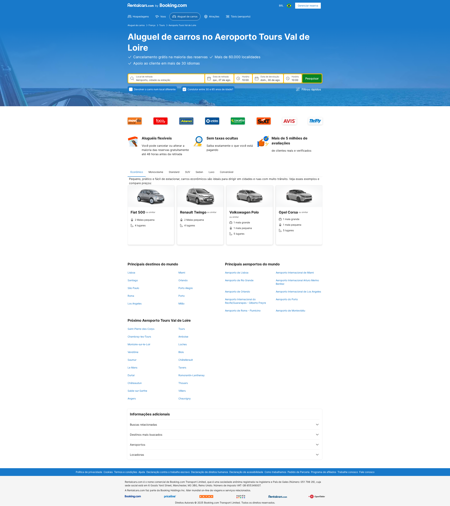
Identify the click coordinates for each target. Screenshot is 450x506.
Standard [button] (174, 171)
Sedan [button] (199, 171)
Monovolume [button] (156, 171)
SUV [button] (187, 171)
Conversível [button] (226, 171)
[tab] (137, 172)
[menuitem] (138, 16)
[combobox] (169, 80)
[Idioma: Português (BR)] (289, 5)
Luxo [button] (211, 171)
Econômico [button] (136, 171)
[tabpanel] (225, 213)
